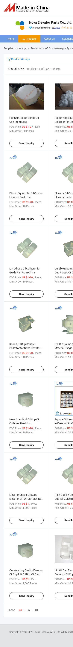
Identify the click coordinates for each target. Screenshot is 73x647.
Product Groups (20, 59)
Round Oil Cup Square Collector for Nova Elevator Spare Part (24, 348)
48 (36, 610)
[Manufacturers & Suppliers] (27, 7)
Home (10, 38)
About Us (49, 38)
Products (31, 38)
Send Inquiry (26, 143)
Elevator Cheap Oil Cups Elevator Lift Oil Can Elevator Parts (25, 498)
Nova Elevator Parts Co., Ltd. (50, 22)
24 (20, 609)
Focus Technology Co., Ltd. (47, 631)
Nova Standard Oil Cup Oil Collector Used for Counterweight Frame (24, 423)
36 (28, 610)
